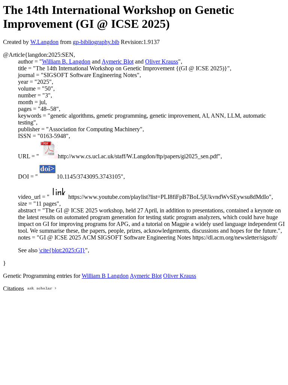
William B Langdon (105, 276)
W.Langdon (44, 42)
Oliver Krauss (161, 61)
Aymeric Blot (118, 61)
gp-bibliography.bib (96, 42)
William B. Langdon (66, 61)
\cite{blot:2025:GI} (62, 250)
